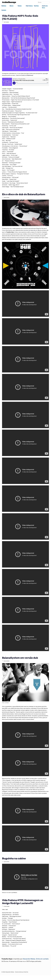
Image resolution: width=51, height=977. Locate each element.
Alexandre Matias (29, 959)
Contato (4, 10)
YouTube (36, 6)
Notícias (4, 6)
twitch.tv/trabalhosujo (27, 75)
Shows (11, 6)
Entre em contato (42, 959)
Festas (20, 6)
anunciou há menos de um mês (32, 230)
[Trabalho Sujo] (9, 2)
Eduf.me (26, 972)
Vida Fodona (29, 6)
